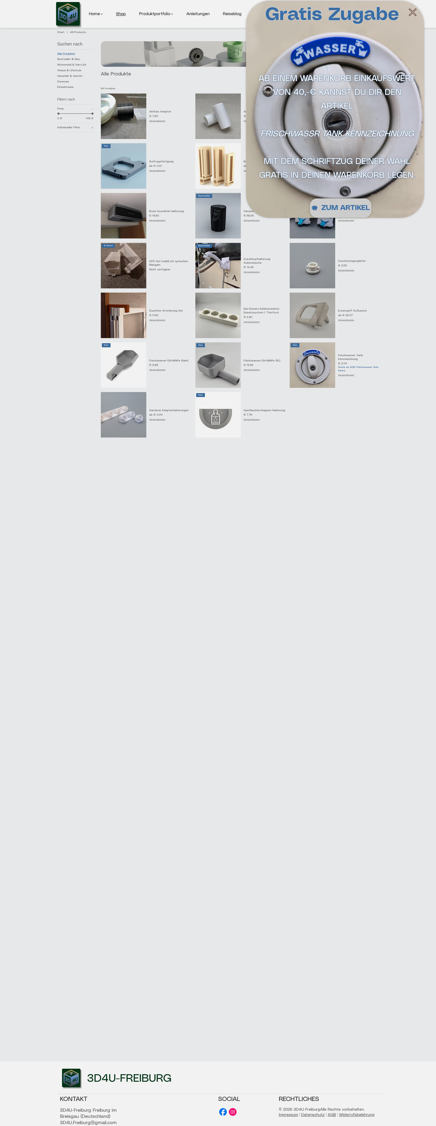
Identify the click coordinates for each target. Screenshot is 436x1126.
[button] (412, 12)
